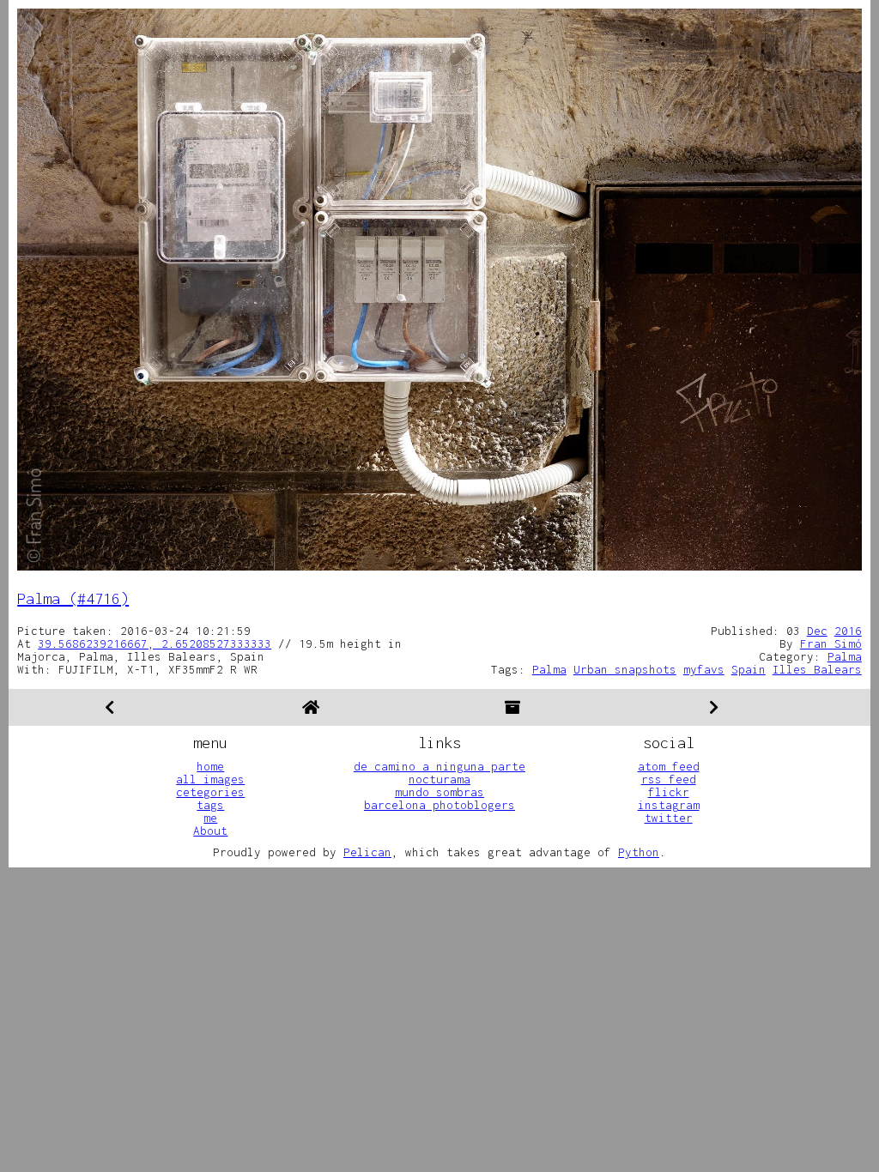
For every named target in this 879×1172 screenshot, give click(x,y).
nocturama (439, 779)
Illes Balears (817, 669)
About (210, 830)
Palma (844, 656)
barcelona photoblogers (439, 805)
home (210, 766)
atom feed (669, 766)
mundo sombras (439, 792)
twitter (669, 818)
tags (210, 805)
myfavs (703, 669)
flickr (668, 792)
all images (210, 779)
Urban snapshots (624, 669)
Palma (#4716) (73, 598)
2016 (848, 630)
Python (638, 852)
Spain (748, 669)
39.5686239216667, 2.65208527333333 (154, 643)
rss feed (668, 779)
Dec (817, 630)
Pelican (367, 852)
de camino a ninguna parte (439, 766)
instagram (669, 805)
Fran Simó (831, 643)
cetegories (210, 792)
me (210, 818)
